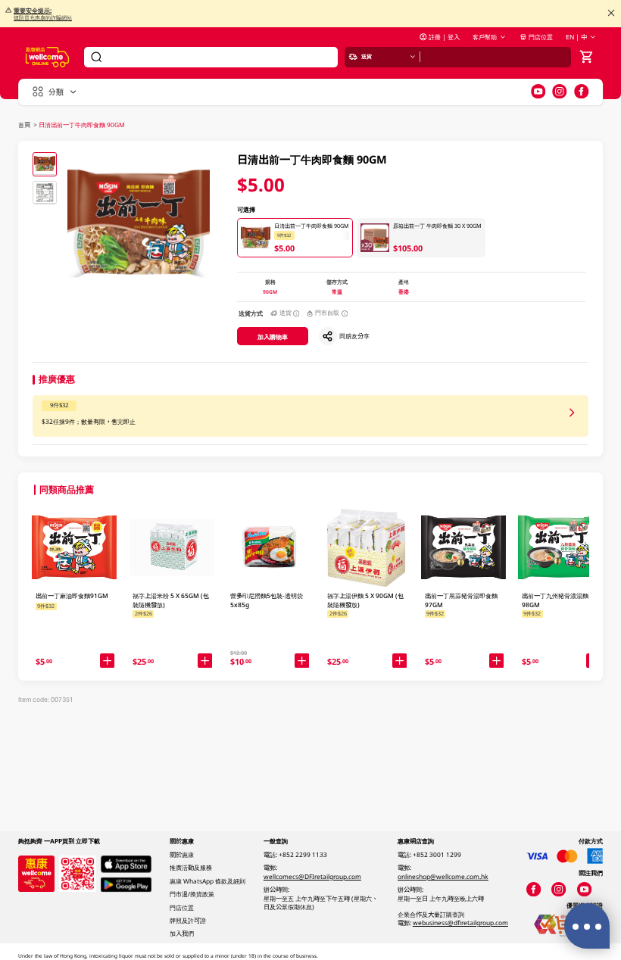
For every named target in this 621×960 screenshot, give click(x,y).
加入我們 (182, 933)
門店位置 (541, 37)
